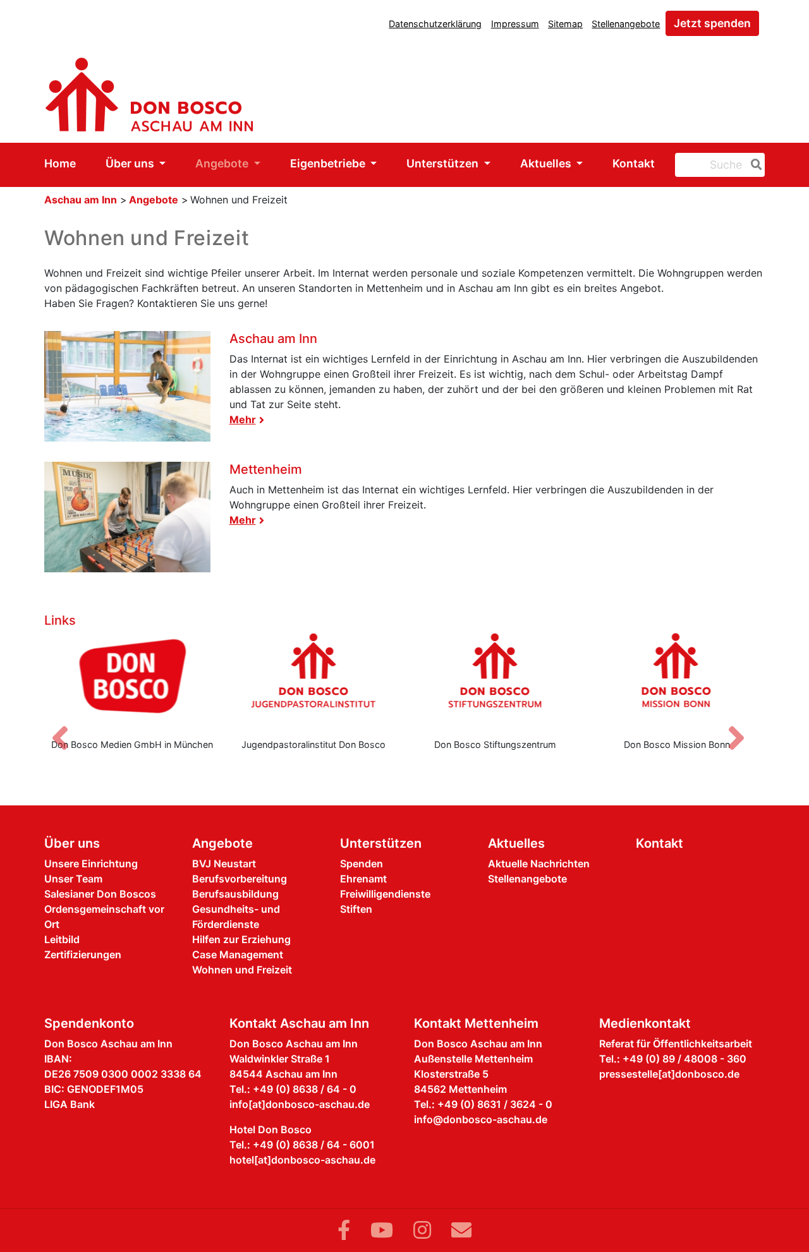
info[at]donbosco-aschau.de (299, 1104)
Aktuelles (547, 163)
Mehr (242, 419)
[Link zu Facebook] (344, 1230)
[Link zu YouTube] (381, 1230)
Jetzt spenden (712, 23)
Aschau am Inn (80, 199)
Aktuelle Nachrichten (539, 863)
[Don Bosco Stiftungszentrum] (495, 680)
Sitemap (565, 23)
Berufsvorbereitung (239, 878)
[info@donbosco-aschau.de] (461, 1230)
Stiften (356, 909)
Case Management (237, 954)
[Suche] (754, 165)
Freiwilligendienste (385, 894)
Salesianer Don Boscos (100, 894)
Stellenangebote (626, 23)
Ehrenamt (363, 878)
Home (60, 163)
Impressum (515, 23)
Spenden (361, 863)
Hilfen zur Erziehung (241, 939)
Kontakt (633, 163)
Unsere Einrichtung (91, 863)
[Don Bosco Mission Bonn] (677, 680)
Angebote (223, 163)
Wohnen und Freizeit (242, 969)
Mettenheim (265, 469)
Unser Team (73, 878)
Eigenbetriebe (329, 163)
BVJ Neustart (224, 863)
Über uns (131, 163)
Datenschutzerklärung (435, 23)
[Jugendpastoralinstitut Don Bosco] (314, 680)
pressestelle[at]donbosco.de (669, 1074)
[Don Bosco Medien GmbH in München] (132, 680)
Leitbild (62, 939)
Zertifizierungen (82, 954)
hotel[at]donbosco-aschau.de (302, 1159)
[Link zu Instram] (422, 1230)
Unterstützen (443, 163)
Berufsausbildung (235, 894)
